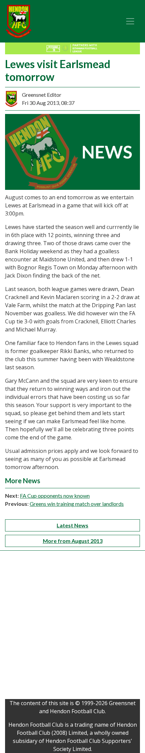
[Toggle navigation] (130, 21)
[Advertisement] (72, 626)
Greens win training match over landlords (77, 503)
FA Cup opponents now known (55, 495)
